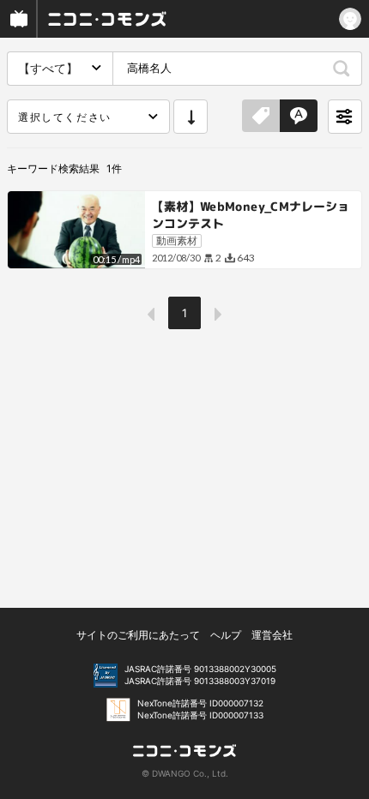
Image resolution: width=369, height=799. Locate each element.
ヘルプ (225, 634)
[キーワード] (299, 116)
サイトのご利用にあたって (138, 634)
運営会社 (272, 634)
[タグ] (261, 116)
